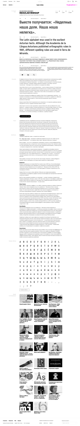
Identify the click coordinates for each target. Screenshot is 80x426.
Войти (76, 1)
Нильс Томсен (23, 184)
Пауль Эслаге (23, 228)
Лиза (25, 138)
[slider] (25, 18)
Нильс (28, 138)
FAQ (14, 1)
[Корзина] (73, 1)
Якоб (23, 138)
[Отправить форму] (76, 423)
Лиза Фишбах (23, 206)
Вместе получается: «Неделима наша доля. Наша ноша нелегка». (45, 27)
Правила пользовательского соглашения (46, 420)
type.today (40, 5)
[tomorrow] (72, 5)
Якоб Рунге (22, 162)
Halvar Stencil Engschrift (26, 11)
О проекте (5, 1)
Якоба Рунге (57, 229)
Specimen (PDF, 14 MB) (26, 116)
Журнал (18, 1)
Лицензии (10, 1)
